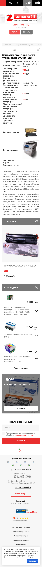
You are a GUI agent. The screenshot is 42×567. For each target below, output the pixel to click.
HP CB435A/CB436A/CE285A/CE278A (20, 266)
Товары (26, 32)
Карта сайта (21, 544)
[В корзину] (36, 311)
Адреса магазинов (21, 540)
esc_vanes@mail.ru (23, 487)
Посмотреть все (21, 368)
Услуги (15, 32)
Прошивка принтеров (21, 532)
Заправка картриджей (21, 527)
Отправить (21, 441)
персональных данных (24, 435)
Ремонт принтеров (21, 536)
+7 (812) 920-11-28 (22, 470)
